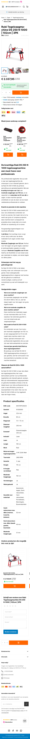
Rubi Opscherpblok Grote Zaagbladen (7, 138)
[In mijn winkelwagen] (20, 92)
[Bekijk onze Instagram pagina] (9, 730)
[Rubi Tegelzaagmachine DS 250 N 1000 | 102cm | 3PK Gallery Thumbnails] (15, 70)
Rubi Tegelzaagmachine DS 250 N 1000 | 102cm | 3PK (15, 20)
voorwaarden (4, 712)
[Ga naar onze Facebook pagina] (13, 730)
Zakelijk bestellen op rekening (16, 12)
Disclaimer (25, 737)
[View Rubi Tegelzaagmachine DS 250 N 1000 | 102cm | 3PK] (4, 70)
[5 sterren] (15, 606)
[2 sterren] (7, 606)
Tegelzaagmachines (18, 17)
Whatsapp (7, 678)
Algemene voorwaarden (7, 737)
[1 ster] (4, 606)
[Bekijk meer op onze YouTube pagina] (17, 730)
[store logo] (13, 6)
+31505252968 (8, 671)
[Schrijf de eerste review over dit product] (25, 35)
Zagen (8, 17)
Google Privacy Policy (18, 710)
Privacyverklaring (18, 737)
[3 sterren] (10, 606)
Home (2, 17)
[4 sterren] (12, 606)
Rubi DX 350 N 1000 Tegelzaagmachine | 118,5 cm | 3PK (13, 573)
